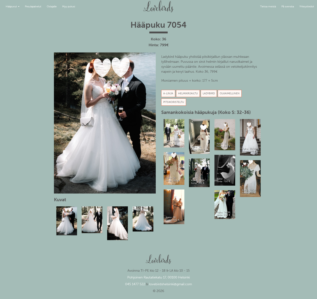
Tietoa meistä (268, 6)
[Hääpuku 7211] (174, 133)
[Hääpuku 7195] (174, 206)
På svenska (287, 6)
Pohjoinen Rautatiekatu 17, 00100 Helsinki (158, 277)
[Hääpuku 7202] (250, 178)
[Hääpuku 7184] (224, 204)
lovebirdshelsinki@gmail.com (170, 284)
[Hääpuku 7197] (224, 134)
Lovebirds (158, 4)
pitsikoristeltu (173, 102)
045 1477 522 (135, 284)
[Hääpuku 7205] (199, 172)
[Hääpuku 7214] (199, 136)
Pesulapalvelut (33, 6)
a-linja (168, 93)
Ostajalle (52, 6)
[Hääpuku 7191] (250, 137)
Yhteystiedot (306, 6)
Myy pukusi (68, 6)
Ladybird (209, 93)
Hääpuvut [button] (12, 6)
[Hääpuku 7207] (224, 170)
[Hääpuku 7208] (174, 168)
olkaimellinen (230, 93)
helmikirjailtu (188, 93)
